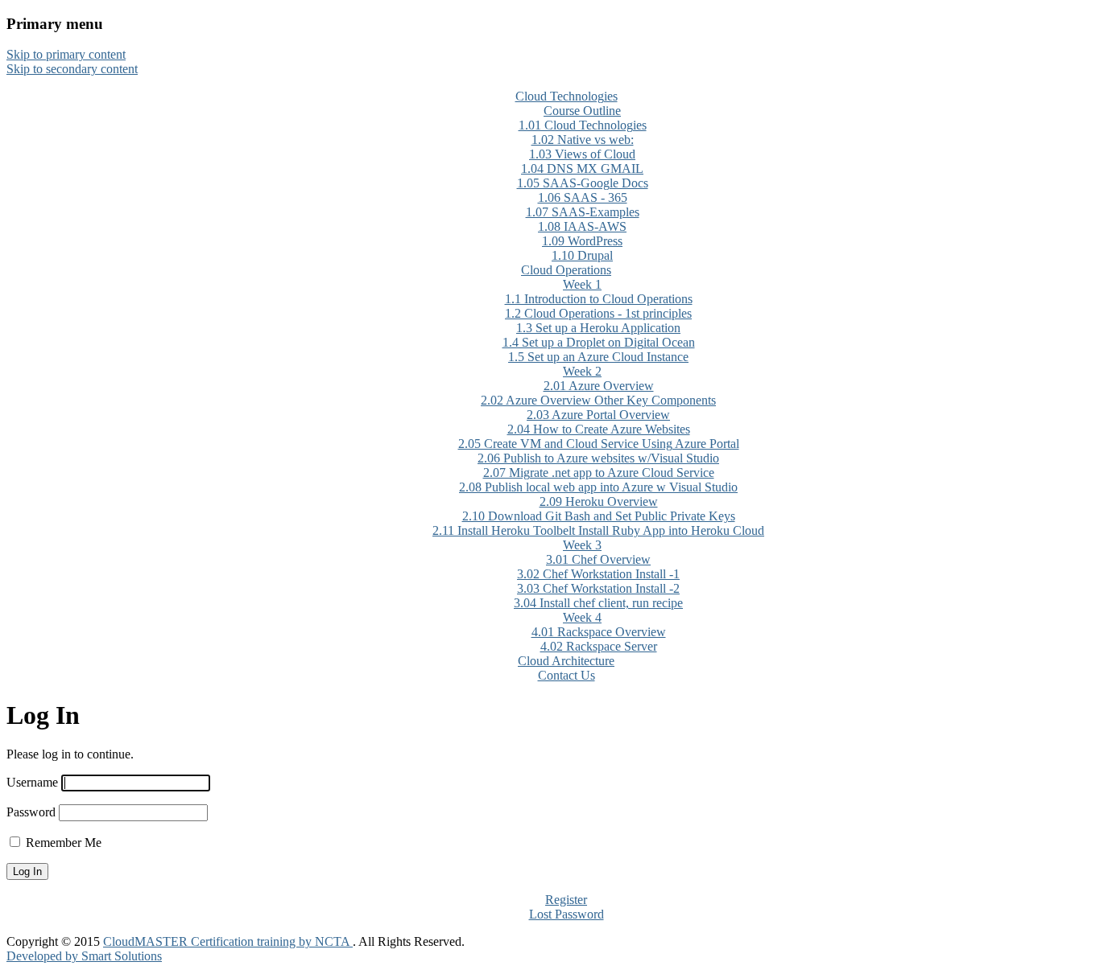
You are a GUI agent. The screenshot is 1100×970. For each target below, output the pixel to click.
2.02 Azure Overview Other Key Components (598, 400)
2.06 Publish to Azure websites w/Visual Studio (598, 458)
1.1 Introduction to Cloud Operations (599, 299)
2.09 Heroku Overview (599, 501)
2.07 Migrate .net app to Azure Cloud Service (598, 472)
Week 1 (582, 284)
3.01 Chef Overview (598, 559)
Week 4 (582, 617)
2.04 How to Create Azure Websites (598, 429)
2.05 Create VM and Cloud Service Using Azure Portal (598, 443)
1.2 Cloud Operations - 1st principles (598, 313)
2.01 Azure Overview (599, 386)
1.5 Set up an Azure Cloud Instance (598, 357)
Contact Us (566, 675)
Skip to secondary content (72, 69)
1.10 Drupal (582, 255)
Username (32, 782)
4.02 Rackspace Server (598, 646)
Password (31, 812)
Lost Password (566, 914)
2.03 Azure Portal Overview (598, 414)
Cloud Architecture (566, 661)
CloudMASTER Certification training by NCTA (228, 941)
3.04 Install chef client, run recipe (598, 603)
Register (566, 899)
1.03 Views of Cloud (582, 154)
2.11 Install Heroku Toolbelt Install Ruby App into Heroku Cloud (598, 530)
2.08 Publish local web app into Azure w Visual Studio (598, 487)
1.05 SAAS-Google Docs (582, 183)
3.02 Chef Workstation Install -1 (598, 574)
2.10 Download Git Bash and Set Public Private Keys (598, 516)
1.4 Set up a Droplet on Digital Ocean (598, 342)
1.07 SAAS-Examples (582, 212)
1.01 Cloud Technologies (583, 125)
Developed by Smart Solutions (84, 956)
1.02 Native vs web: (582, 139)
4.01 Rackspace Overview (598, 632)
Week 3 (582, 545)
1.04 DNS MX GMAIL (582, 168)
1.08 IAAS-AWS (582, 226)
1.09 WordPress (582, 241)
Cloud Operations (566, 270)
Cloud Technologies (566, 96)
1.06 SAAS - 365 (582, 197)
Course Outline (582, 110)
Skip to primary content (66, 54)
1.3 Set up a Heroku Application (598, 328)
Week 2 (582, 371)
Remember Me (63, 842)
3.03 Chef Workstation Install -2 (598, 588)
